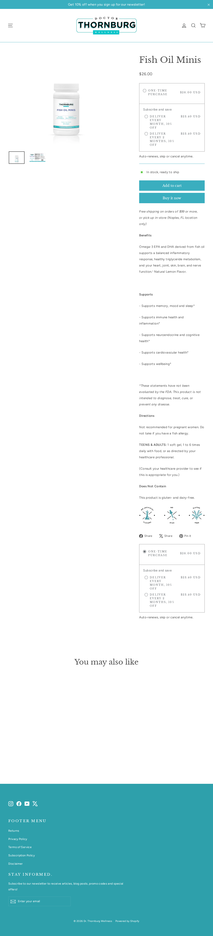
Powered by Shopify (127, 921)
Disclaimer (15, 863)
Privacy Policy (17, 839)
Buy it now (172, 198)
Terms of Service (20, 847)
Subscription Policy (21, 855)
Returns (13, 830)
